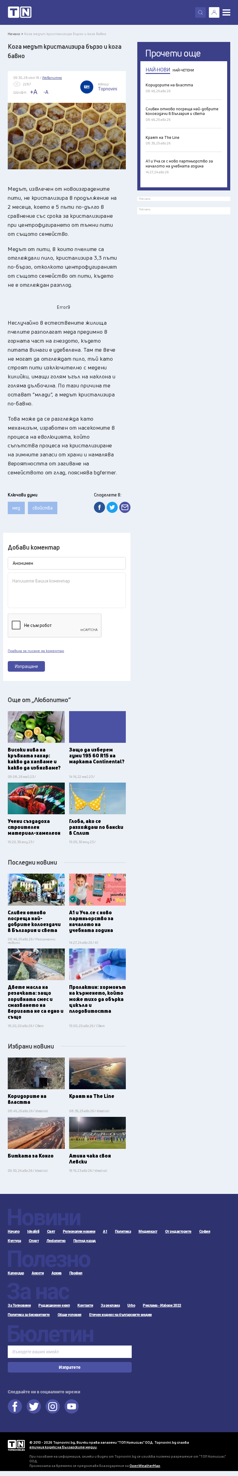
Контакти (85, 1305)
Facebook (15, 1406)
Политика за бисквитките (29, 1315)
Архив (56, 1273)
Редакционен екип (54, 1305)
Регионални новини (79, 1231)
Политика (123, 1231)
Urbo (131, 1305)
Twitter (34, 1406)
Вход (214, 12)
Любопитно (56, 1241)
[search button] (200, 12)
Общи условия (70, 1315)
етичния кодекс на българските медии (63, 1447)
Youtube (71, 1406)
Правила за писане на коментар (36, 650)
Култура (14, 1241)
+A (33, 92)
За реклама (110, 1305)
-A (45, 92)
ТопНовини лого (20, 12)
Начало (14, 1231)
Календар (16, 1273)
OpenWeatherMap (145, 1465)
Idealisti (33, 1231)
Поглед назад (84, 1241)
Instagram (53, 1406)
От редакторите (178, 1231)
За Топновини (19, 1305)
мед (16, 508)
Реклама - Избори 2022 (162, 1305)
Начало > (15, 33)
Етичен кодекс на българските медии (120, 1315)
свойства (43, 508)
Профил (75, 1273)
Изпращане (26, 666)
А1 (105, 1231)
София (204, 1231)
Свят (51, 1231)
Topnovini (16, 1445)
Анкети (38, 1273)
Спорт (34, 1241)
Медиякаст (148, 1231)
